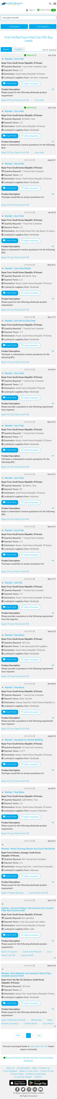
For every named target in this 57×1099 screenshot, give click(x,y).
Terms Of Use (47, 1071)
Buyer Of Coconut (9, 951)
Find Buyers (14, 26)
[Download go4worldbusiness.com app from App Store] (18, 1083)
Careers (38, 1077)
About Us (11, 1068)
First (18, 1035)
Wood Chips (36, 1020)
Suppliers (19, 49)
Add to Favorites (30, 83)
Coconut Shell (27, 955)
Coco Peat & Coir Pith (38, 893)
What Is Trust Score (29, 1071)
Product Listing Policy (36, 1074)
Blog (34, 1068)
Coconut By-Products (32, 951)
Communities (23, 1068)
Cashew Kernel (31, 1023)
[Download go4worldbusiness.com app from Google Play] (38, 1083)
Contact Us (44, 1068)
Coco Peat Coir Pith (39, 1046)
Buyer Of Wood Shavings (12, 893)
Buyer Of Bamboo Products (13, 1020)
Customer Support (23, 1077)
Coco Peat (39, 100)
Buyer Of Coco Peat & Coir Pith (15, 100)
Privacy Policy (17, 1074)
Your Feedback (10, 1071)
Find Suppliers (43, 26)
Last (39, 1035)
